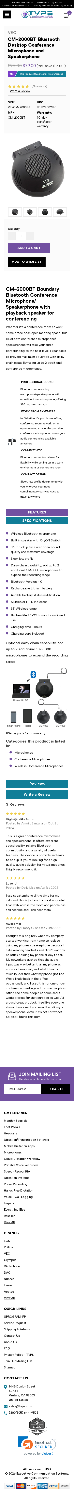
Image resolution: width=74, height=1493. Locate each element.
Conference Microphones (32, 759)
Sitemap (9, 1367)
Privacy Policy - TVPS (19, 1355)
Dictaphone (12, 1266)
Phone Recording (15, 1184)
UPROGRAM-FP (15, 1316)
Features (37, 512)
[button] (37, 1446)
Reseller (9, 1216)
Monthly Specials (15, 1121)
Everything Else (14, 1209)
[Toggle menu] (7, 14)
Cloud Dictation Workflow (22, 1159)
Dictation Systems (16, 1178)
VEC (7, 1253)
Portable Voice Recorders (21, 1165)
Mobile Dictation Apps (19, 1146)
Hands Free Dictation (18, 1190)
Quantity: (14, 229)
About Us (10, 1342)
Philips (8, 1247)
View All (9, 1222)
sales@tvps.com (20, 1406)
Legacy (9, 1203)
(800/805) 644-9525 (23, 1412)
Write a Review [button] (20, 91)
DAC (7, 1272)
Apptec (9, 1291)
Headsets (10, 1133)
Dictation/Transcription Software (26, 1140)
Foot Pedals (12, 1127)
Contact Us (12, 1336)
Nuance (9, 1279)
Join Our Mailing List (18, 1361)
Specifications (37, 520)
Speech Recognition (17, 1171)
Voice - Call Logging (18, 1197)
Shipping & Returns (17, 1329)
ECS (7, 1241)
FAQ (7, 1348)
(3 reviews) (39, 86)
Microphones (23, 752)
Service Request (15, 1323)
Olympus (10, 1260)
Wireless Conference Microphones (39, 766)
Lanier (8, 1285)
